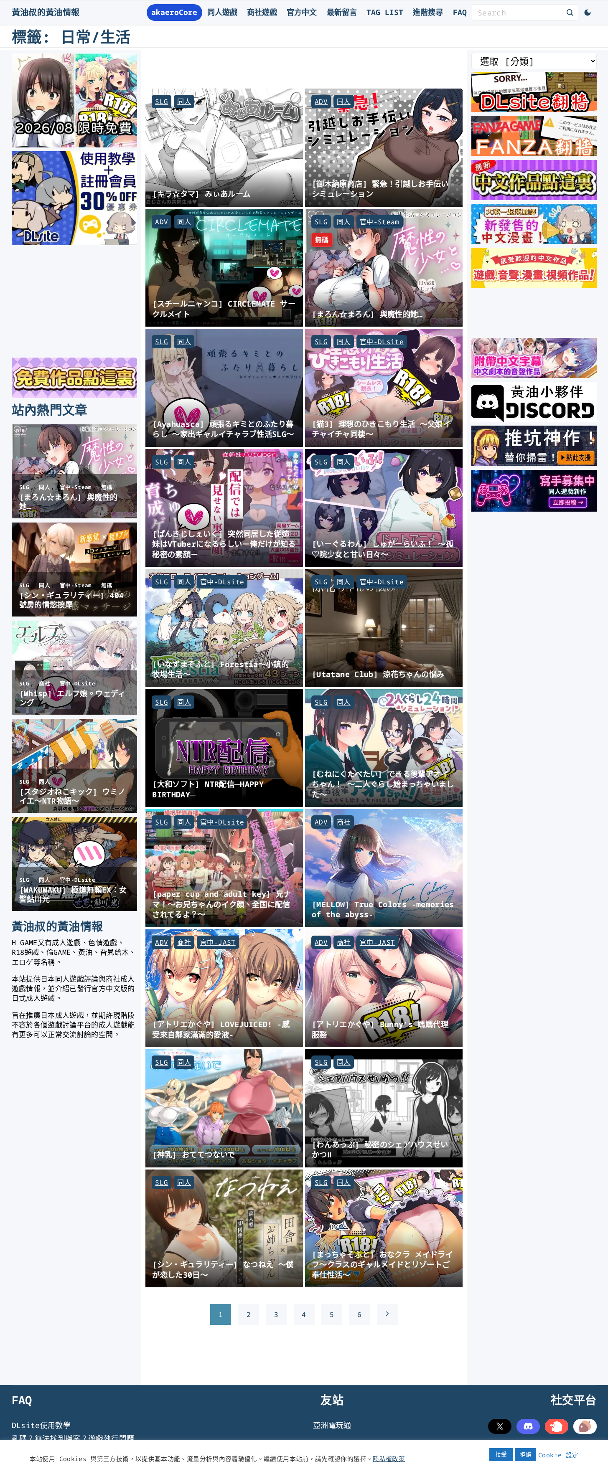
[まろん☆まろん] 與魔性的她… (367, 314)
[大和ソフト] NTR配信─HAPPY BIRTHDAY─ (208, 789)
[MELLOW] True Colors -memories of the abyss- (383, 909)
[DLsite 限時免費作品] (74, 395)
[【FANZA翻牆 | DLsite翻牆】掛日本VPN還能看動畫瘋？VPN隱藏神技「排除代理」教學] (534, 153)
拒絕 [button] (525, 1454)
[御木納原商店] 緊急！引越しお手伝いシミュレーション (380, 188)
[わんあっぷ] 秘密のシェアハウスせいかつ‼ (380, 1149)
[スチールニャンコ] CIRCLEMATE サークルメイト (223, 308)
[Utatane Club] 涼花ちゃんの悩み (378, 674)
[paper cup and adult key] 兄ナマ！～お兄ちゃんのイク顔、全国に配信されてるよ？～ (221, 903)
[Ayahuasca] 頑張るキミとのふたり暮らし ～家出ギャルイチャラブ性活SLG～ (223, 429)
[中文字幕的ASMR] (534, 375)
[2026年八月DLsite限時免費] (74, 145)
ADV (321, 101)
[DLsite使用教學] (74, 242)
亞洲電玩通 (332, 1425)
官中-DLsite (382, 341)
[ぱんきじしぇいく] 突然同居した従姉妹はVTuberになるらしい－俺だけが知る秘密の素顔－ (224, 543)
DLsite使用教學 (41, 1425)
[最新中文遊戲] (534, 197)
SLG (161, 101)
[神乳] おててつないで (193, 1154)
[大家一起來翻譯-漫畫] (534, 241)
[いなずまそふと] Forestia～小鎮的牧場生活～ (220, 669)
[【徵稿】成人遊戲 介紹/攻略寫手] (534, 509)
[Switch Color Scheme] (587, 12)
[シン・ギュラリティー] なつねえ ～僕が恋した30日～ (222, 1269)
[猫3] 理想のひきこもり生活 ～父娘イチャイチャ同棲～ (381, 429)
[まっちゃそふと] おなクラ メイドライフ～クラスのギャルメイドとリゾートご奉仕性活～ (382, 1264)
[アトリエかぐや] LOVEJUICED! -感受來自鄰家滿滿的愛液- (221, 1029)
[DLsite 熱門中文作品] (534, 285)
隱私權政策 (389, 1458)
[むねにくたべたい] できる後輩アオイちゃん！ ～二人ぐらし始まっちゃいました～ (383, 784)
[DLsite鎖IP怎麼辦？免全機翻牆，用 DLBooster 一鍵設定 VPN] (534, 109)
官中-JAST (218, 942)
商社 (344, 822)
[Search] (570, 12)
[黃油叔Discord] (534, 419)
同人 (184, 101)
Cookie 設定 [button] (558, 1455)
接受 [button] (501, 1454)
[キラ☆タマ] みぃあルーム (201, 193)
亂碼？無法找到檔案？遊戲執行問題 (73, 1438)
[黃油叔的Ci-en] (534, 463)
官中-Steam (379, 221)
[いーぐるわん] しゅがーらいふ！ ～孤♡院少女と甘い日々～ (382, 548)
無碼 (322, 239)
